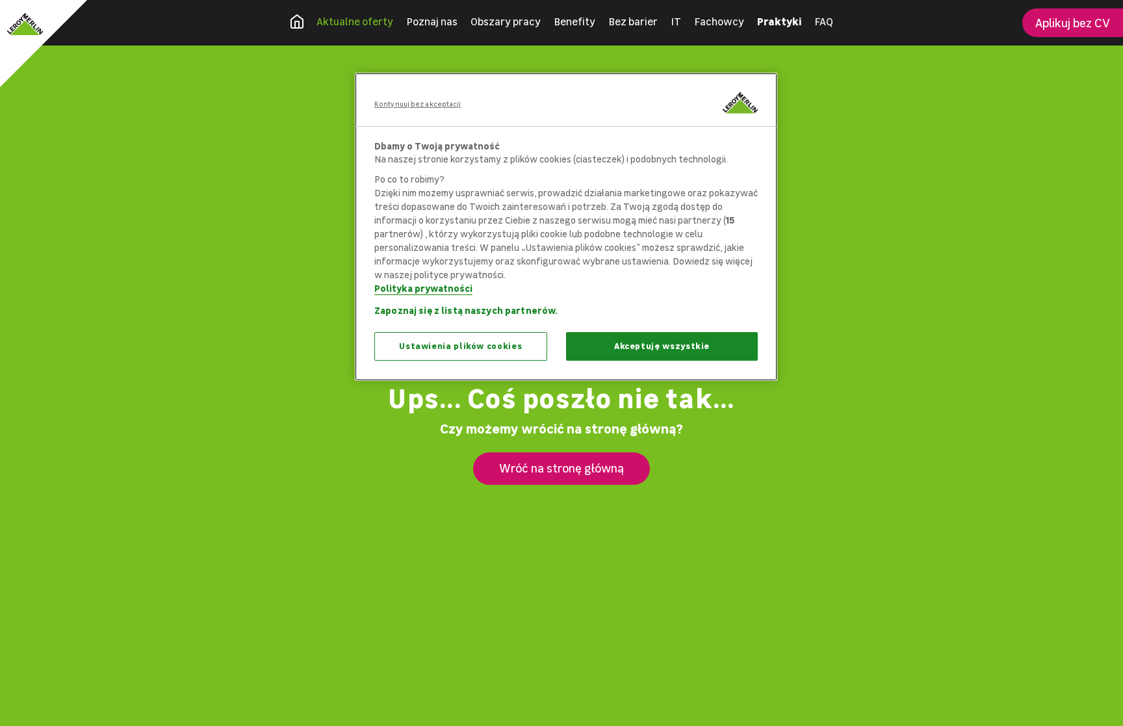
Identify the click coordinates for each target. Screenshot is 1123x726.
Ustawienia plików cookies (460, 346)
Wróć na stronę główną (561, 468)
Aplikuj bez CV (1072, 23)
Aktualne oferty (354, 21)
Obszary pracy (506, 21)
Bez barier (633, 21)
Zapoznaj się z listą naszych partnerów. (466, 310)
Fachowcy (719, 21)
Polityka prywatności (423, 288)
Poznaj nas (432, 21)
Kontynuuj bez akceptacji (417, 104)
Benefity (574, 21)
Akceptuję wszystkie (662, 346)
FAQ (823, 21)
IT (676, 21)
